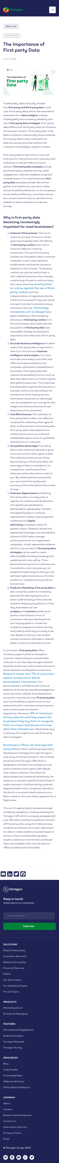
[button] (12, 36)
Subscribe (28, 926)
